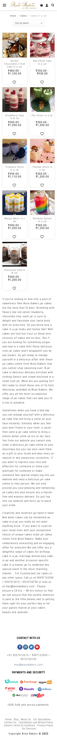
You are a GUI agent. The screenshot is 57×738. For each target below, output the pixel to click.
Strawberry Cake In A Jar (14, 117)
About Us (26, 719)
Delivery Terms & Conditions (19, 725)
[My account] (47, 5)
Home (13, 16)
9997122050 (40, 655)
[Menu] (4, 5)
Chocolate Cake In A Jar (14, 271)
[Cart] (41, 5)
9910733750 (28, 659)
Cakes (23, 16)
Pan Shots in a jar (42, 115)
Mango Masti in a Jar (15, 220)
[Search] (53, 5)
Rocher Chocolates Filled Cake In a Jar (14, 64)
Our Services (29, 728)
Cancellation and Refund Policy (36, 722)
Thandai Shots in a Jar (42, 168)
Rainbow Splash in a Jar (42, 220)
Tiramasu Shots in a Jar (14, 168)
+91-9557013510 (18, 655)
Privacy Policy (45, 725)
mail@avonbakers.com (28, 664)
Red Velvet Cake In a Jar (42, 62)
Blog (16, 719)
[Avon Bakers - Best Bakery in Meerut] (23, 5)
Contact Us (10, 722)
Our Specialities (42, 719)
